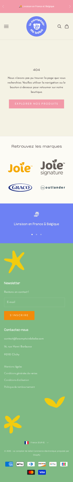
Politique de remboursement (19, 387)
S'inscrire (19, 315)
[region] (36, 219)
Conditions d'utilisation (16, 380)
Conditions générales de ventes (20, 373)
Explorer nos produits (36, 104)
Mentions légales (13, 366)
